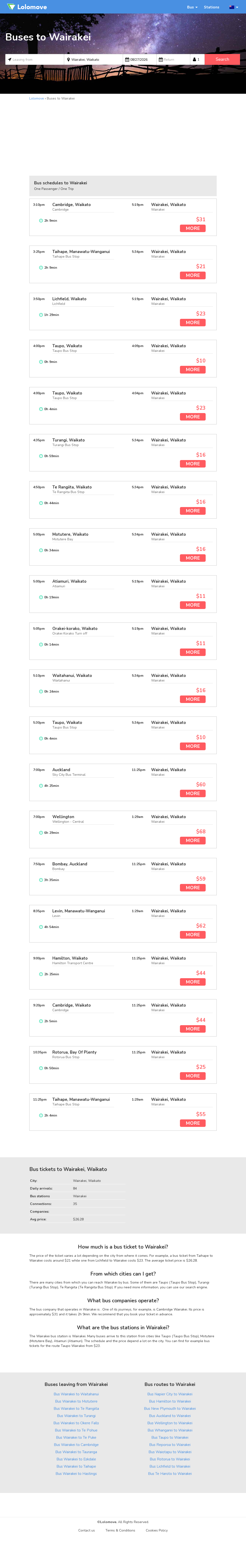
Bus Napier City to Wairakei (169, 1394)
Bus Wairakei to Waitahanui (76, 1394)
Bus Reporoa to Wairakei (170, 1444)
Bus (190, 7)
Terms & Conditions (120, 1530)
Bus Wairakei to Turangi (76, 1415)
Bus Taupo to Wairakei (169, 1437)
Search (222, 59)
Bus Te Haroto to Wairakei (170, 1473)
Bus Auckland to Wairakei (170, 1415)
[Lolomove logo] (27, 6)
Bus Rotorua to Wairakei (170, 1459)
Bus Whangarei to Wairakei (170, 1430)
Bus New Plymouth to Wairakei (170, 1408)
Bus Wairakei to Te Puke (76, 1437)
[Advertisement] (123, 137)
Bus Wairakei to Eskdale (76, 1459)
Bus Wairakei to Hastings (76, 1473)
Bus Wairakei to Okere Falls (76, 1422)
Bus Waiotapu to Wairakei (169, 1451)
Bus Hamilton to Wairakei (170, 1401)
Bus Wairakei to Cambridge (76, 1444)
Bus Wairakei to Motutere (76, 1401)
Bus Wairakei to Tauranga (76, 1451)
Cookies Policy (157, 1530)
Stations (211, 7)
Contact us (86, 1530)
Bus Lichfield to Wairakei (169, 1466)
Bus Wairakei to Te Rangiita (76, 1408)
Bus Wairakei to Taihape (76, 1466)
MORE (193, 228)
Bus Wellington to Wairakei (169, 1422)
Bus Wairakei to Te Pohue (76, 1430)
